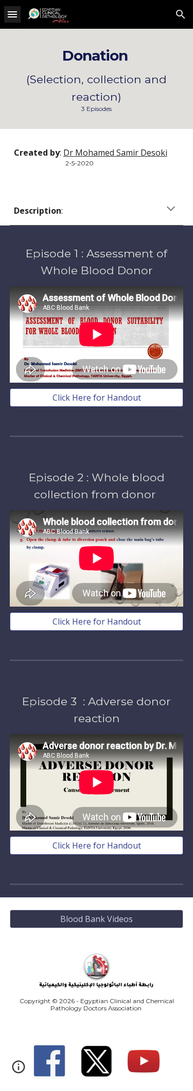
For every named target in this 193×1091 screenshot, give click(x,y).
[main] (97, 79)
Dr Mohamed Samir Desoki (115, 152)
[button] (12, 14)
